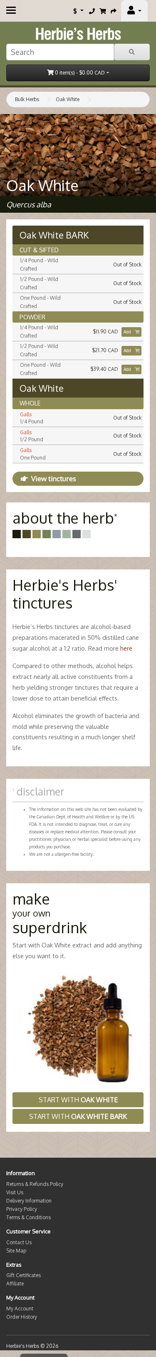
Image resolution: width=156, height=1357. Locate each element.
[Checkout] (113, 11)
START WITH (78, 1100)
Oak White (67, 99)
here (126, 648)
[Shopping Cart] (102, 11)
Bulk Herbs (27, 99)
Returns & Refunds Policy (34, 1184)
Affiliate (15, 1283)
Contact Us (19, 1242)
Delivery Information (29, 1201)
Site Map (16, 1251)
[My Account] (134, 11)
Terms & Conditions (28, 1217)
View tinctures (53, 478)
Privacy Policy (21, 1209)
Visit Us (14, 1192)
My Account (19, 1308)
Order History (21, 1317)
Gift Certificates (23, 1275)
